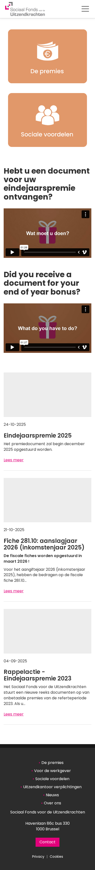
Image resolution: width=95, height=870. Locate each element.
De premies (52, 762)
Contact (47, 842)
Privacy (38, 856)
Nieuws (52, 795)
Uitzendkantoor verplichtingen (52, 787)
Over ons (52, 803)
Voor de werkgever (52, 771)
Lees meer (14, 460)
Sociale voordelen (52, 779)
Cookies (56, 856)
